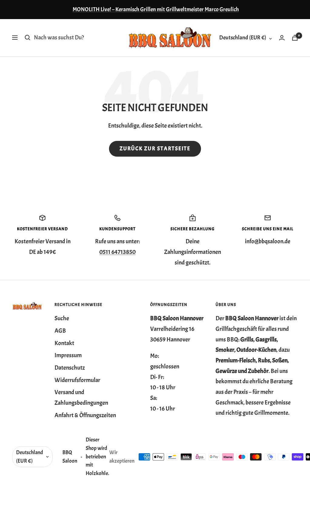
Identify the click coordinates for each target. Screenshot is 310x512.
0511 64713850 (117, 252)
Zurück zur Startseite (155, 148)
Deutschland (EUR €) (242, 37)
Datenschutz (69, 367)
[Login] (282, 37)
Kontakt (64, 343)
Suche (61, 318)
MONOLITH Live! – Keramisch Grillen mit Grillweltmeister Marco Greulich (156, 9)
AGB (60, 330)
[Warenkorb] (295, 38)
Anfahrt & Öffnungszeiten (85, 415)
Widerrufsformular (77, 380)
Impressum (68, 355)
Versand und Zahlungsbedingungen (81, 397)
